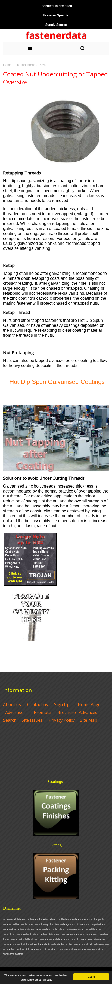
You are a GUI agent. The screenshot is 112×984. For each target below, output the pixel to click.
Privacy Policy (62, 720)
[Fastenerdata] (56, 35)
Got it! (91, 977)
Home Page (89, 704)
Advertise (14, 712)
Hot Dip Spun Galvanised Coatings (57, 381)
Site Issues (32, 720)
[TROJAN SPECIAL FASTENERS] (30, 534)
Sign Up (62, 704)
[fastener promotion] (31, 589)
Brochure (66, 712)
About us (12, 704)
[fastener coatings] (56, 813)
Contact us (37, 704)
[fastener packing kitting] (56, 876)
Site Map (88, 720)
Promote (42, 712)
